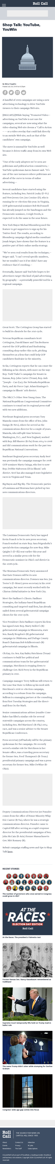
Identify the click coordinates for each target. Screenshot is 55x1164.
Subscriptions (32, 1148)
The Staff (18, 1148)
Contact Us (19, 1142)
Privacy (17, 1145)
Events (5, 1145)
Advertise (31, 1142)
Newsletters (7, 1148)
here (10, 852)
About (5, 1142)
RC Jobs (30, 1145)
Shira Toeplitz (10, 84)
